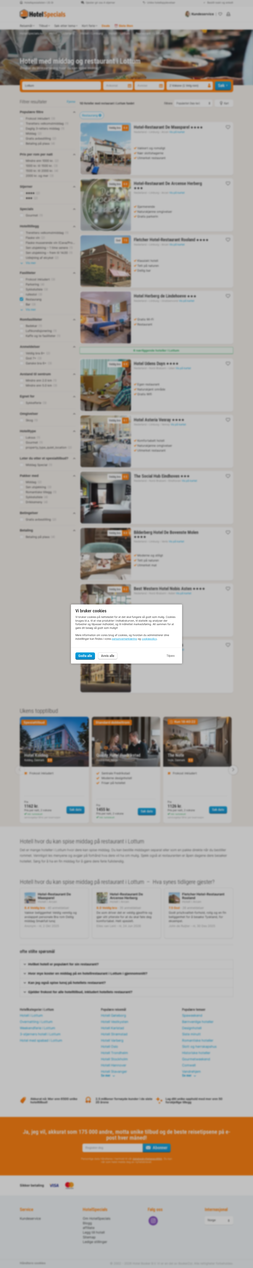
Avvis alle (107, 656)
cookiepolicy (149, 638)
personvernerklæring (124, 638)
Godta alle (85, 656)
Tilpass (171, 656)
